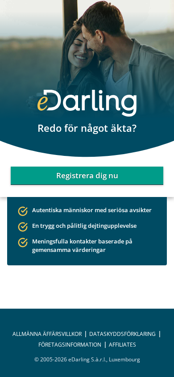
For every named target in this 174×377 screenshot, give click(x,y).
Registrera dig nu (87, 175)
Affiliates (122, 344)
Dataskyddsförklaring (122, 334)
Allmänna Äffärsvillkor (47, 334)
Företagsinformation (69, 344)
